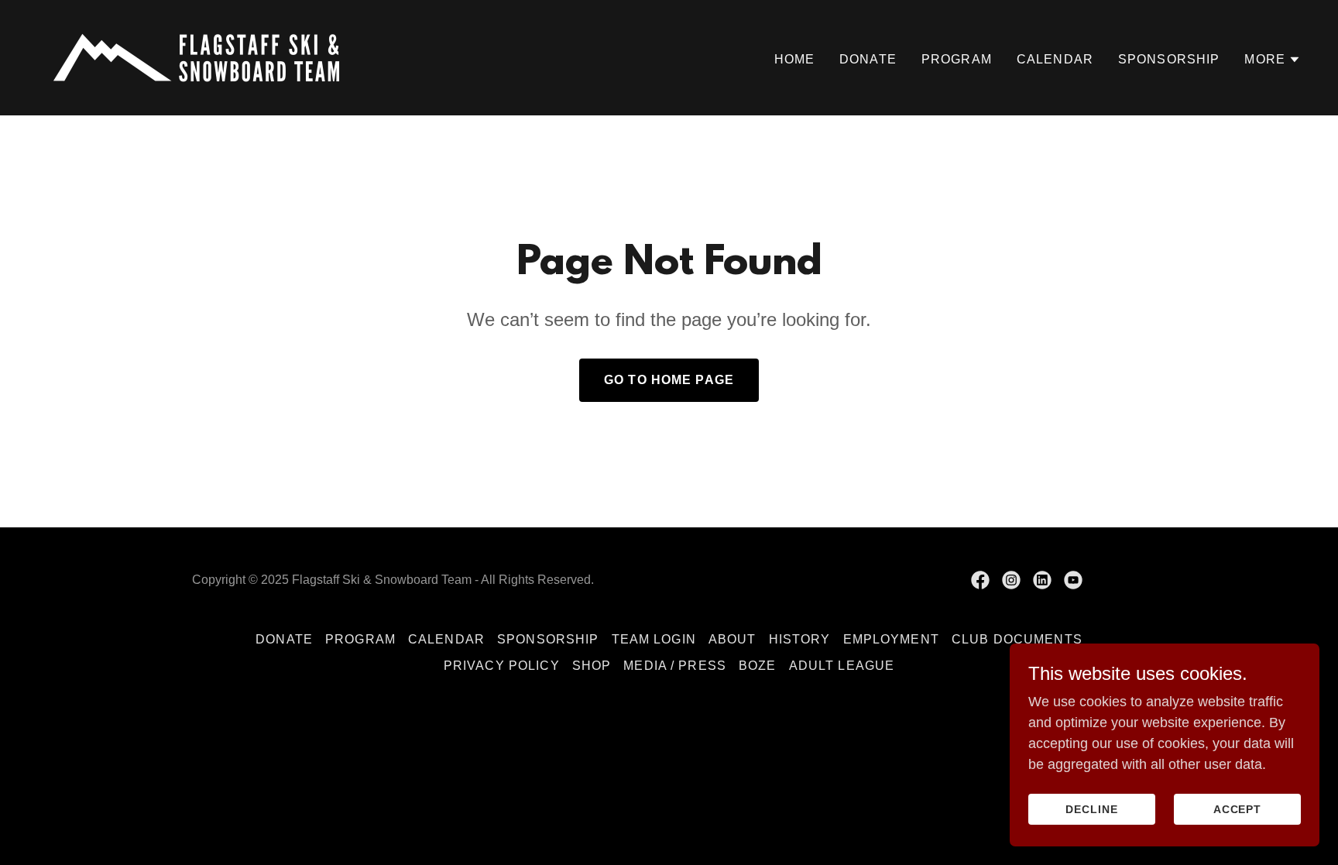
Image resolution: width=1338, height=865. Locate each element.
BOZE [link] (758, 665)
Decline (1091, 809)
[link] (196, 56)
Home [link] (794, 59)
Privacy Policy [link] (502, 665)
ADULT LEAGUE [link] (842, 665)
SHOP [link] (592, 665)
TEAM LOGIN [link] (654, 639)
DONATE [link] (868, 59)
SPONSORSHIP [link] (1169, 59)
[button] (1272, 59)
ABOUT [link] (732, 639)
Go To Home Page (669, 379)
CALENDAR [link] (1055, 59)
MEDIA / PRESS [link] (674, 665)
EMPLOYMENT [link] (891, 639)
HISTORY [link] (800, 639)
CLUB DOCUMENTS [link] (1017, 639)
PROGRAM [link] (956, 59)
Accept (1237, 809)
